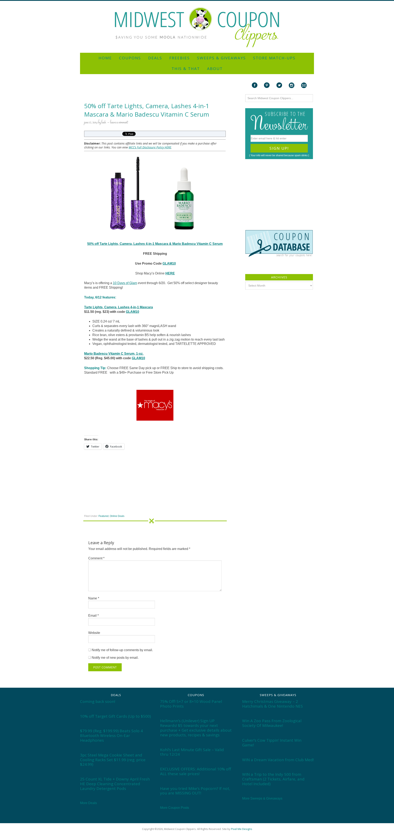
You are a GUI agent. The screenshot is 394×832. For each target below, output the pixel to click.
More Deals (88, 803)
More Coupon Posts (174, 807)
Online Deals (117, 516)
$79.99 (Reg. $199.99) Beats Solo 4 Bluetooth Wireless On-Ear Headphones (111, 735)
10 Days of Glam (125, 283)
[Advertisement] (197, 2)
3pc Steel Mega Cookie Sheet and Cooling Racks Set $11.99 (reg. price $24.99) (112, 759)
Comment (96, 558)
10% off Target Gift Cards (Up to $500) (115, 716)
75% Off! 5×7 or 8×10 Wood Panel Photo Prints (191, 704)
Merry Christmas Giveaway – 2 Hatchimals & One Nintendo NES (272, 704)
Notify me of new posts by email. (115, 657)
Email (93, 615)
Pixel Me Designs (241, 829)
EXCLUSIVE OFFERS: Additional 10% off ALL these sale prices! (195, 771)
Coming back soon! (97, 701)
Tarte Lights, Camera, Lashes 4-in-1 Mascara (118, 307)
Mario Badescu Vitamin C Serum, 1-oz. (113, 353)
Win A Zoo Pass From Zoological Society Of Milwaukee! (271, 723)
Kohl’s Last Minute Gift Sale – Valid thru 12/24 (192, 752)
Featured (103, 516)
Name (93, 598)
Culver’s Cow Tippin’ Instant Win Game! (271, 743)
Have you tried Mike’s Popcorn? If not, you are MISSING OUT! (195, 791)
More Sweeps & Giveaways (262, 798)
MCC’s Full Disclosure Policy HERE (150, 147)
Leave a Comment (119, 122)
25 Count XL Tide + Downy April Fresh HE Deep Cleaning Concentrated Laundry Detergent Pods (115, 783)
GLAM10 (169, 263)
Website (94, 633)
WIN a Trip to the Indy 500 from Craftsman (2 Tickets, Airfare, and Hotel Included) (273, 779)
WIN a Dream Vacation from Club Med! (278, 759)
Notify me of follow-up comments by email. (122, 650)
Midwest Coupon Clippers (197, 27)
